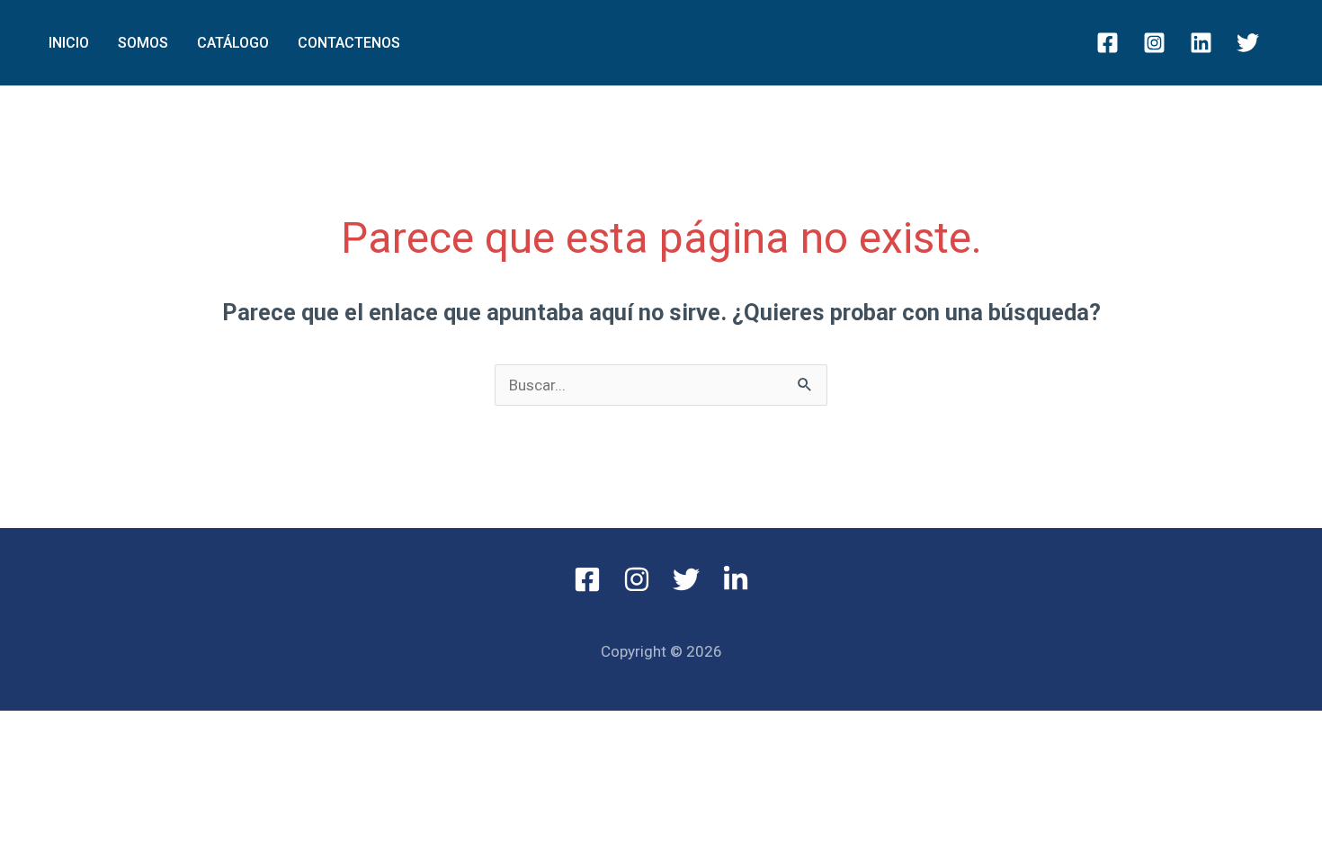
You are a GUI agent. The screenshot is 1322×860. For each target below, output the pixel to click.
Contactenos (349, 42)
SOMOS (143, 42)
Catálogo (233, 42)
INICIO (69, 42)
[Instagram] (1154, 42)
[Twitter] (1248, 42)
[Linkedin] (1201, 42)
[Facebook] (1107, 42)
